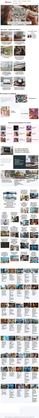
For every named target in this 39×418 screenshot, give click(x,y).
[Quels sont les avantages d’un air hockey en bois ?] (19, 369)
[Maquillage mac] (21, 98)
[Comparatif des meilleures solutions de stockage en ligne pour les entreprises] (19, 82)
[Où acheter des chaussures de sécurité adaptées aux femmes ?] (4, 271)
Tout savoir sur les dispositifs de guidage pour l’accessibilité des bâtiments (6, 74)
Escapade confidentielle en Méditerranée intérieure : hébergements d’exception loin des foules (19, 182)
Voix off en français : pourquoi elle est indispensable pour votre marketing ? (34, 313)
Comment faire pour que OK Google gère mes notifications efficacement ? (24, 216)
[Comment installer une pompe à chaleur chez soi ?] (24, 246)
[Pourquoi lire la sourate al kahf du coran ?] (34, 287)
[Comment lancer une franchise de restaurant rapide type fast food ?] (4, 305)
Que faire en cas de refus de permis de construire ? (4, 293)
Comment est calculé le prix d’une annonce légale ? (32, 181)
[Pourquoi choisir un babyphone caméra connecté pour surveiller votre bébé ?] (27, 287)
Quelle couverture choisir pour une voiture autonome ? (33, 191)
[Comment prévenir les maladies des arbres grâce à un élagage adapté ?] (5, 233)
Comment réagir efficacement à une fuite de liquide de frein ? (11, 345)
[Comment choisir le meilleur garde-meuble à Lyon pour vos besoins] (7, 174)
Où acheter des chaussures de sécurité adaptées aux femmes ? (4, 278)
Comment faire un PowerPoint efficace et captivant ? (19, 293)
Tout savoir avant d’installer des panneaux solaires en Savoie (19, 73)
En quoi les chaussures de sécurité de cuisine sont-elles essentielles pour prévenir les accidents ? (27, 346)
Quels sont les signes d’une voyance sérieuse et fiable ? (33, 216)
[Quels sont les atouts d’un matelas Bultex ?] (19, 355)
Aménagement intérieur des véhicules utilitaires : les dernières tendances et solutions (11, 296)
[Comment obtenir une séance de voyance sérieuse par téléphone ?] (27, 305)
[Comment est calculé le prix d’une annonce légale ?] (32, 174)
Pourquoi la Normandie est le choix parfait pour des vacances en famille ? (4, 254)
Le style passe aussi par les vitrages (6, 57)
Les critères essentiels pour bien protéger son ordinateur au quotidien (22, 150)
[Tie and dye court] (3, 133)
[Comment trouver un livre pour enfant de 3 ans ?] (34, 355)
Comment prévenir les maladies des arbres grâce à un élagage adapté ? (4, 228)
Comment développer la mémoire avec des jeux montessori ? (11, 362)
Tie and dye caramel (34, 134)
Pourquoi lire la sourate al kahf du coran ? (34, 292)
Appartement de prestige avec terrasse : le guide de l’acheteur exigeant (6, 43)
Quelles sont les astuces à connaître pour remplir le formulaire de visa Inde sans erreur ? (19, 346)
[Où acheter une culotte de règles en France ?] (11, 369)
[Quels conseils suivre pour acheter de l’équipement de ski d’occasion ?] (24, 235)
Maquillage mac (32, 98)
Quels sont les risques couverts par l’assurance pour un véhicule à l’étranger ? (33, 204)
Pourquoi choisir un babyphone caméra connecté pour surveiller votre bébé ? (27, 295)
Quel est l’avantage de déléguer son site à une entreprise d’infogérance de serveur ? (27, 377)
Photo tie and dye (35, 139)
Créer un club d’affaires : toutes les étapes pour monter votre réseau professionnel (19, 58)
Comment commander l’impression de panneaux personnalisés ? (33, 254)
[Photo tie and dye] (28, 139)
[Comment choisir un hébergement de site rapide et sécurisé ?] (6, 82)
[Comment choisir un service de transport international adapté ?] (34, 248)
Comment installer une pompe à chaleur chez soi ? (24, 240)
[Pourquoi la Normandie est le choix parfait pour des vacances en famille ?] (5, 260)
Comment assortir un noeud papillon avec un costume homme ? (19, 393)
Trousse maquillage (13, 111)
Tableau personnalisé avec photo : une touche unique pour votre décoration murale (14, 228)
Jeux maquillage (24, 113)
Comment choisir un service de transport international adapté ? (33, 241)
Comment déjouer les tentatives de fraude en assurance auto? (4, 376)
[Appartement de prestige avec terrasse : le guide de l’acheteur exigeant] (6, 36)
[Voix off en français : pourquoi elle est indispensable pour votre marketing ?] (34, 305)
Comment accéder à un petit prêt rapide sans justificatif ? (11, 327)
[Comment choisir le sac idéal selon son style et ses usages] (30, 36)
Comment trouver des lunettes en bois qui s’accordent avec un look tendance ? (34, 345)
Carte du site (22, 417)
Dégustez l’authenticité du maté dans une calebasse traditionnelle (34, 376)
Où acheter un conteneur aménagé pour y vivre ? (4, 392)
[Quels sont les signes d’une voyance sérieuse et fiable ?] (34, 222)
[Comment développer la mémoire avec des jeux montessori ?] (11, 355)
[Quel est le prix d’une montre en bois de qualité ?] (24, 258)
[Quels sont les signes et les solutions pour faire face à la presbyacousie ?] (27, 386)
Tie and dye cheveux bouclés (22, 140)
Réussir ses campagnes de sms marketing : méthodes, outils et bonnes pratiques (19, 162)
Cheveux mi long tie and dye (22, 134)
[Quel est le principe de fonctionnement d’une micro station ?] (4, 355)
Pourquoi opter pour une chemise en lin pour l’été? (27, 361)
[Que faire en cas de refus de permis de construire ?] (4, 287)
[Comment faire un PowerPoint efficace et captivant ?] (19, 287)
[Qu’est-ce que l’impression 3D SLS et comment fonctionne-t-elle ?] (27, 271)
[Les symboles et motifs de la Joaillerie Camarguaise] (11, 305)
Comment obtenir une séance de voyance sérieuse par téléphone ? (27, 312)
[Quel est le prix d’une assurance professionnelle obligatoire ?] (19, 36)
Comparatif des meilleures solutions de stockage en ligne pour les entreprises (19, 88)
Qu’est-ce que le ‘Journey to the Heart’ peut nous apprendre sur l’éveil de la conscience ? (34, 329)
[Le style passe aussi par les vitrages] (6, 51)
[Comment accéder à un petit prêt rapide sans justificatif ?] (11, 321)
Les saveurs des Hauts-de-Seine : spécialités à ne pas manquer (14, 214)
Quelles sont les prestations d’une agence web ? (4, 239)
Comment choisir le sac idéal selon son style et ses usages (34, 36)
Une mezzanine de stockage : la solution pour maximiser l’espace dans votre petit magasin (14, 241)
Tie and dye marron (8, 140)
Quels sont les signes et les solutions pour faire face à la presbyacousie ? (27, 393)
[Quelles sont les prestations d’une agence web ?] (5, 245)
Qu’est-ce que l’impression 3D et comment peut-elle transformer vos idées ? (34, 279)
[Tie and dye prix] (3, 128)
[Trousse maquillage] (5, 111)
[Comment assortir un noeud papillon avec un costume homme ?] (19, 386)
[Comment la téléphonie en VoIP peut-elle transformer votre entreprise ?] (11, 386)
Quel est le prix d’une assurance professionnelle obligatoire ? (19, 43)
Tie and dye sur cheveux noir (21, 128)
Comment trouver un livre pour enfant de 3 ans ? (34, 361)
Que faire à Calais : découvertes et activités (14, 253)
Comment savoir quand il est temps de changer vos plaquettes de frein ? (27, 328)
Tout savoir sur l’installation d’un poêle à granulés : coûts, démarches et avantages (24, 192)
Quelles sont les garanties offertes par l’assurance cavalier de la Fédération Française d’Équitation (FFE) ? (34, 395)
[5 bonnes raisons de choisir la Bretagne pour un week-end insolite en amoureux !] (19, 305)
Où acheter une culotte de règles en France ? (11, 374)
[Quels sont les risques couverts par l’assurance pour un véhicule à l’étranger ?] (34, 210)
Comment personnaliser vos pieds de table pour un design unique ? (24, 204)
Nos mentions (27, 417)
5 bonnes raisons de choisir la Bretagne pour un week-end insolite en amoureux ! (19, 312)
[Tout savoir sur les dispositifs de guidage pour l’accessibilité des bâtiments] (6, 66)
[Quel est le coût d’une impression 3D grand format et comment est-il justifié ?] (19, 321)
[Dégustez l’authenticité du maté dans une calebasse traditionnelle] (34, 369)
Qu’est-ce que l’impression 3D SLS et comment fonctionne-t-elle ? (27, 278)
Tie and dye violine (34, 128)
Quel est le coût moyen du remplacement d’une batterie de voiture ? (33, 229)
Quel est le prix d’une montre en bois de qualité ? (24, 253)
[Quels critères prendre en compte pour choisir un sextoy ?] (11, 271)
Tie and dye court (9, 133)
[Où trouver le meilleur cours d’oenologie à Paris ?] (4, 321)
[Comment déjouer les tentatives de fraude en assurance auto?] (4, 369)
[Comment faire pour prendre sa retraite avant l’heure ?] (4, 338)
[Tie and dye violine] (28, 128)
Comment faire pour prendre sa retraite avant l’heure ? (4, 344)
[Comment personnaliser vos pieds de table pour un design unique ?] (24, 210)
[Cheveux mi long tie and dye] (16, 133)
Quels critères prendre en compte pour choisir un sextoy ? (11, 277)
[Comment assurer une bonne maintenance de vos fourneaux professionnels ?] (9, 195)
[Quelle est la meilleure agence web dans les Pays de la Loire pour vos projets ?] (19, 271)
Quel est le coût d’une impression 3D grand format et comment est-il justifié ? (19, 328)
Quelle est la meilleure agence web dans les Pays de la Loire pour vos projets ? (19, 279)
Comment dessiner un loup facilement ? (19, 23)
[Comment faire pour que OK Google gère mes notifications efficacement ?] (24, 223)
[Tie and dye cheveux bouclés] (16, 139)
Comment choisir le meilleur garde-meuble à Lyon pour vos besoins (7, 181)
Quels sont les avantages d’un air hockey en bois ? (19, 375)
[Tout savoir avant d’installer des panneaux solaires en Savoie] (19, 66)
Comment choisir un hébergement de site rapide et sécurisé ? (6, 88)
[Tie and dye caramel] (28, 133)
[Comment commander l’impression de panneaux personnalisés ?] (34, 260)
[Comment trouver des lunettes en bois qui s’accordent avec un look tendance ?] (34, 338)
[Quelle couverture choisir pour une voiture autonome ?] (34, 196)
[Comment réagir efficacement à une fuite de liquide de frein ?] (11, 338)
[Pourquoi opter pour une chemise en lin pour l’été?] (27, 355)
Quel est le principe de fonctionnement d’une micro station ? (4, 361)
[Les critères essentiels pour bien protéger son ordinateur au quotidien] (7, 150)
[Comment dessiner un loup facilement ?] (19, 15)
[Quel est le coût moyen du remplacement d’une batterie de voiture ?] (34, 235)
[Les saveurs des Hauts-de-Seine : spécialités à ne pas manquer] (14, 219)
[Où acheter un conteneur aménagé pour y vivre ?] (4, 386)
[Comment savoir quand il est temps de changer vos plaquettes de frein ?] (27, 321)
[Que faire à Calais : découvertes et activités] (14, 258)
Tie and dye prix (9, 127)
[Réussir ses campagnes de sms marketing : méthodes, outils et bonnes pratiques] (32, 162)
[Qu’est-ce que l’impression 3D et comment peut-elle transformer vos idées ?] (34, 271)
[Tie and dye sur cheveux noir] (16, 128)
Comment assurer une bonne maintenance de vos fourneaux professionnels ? (10, 204)
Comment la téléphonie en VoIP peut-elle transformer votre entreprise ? (11, 394)
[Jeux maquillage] (33, 113)
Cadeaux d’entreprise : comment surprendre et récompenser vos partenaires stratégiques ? (4, 215)
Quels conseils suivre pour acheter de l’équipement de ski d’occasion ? (24, 229)
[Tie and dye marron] (3, 139)
